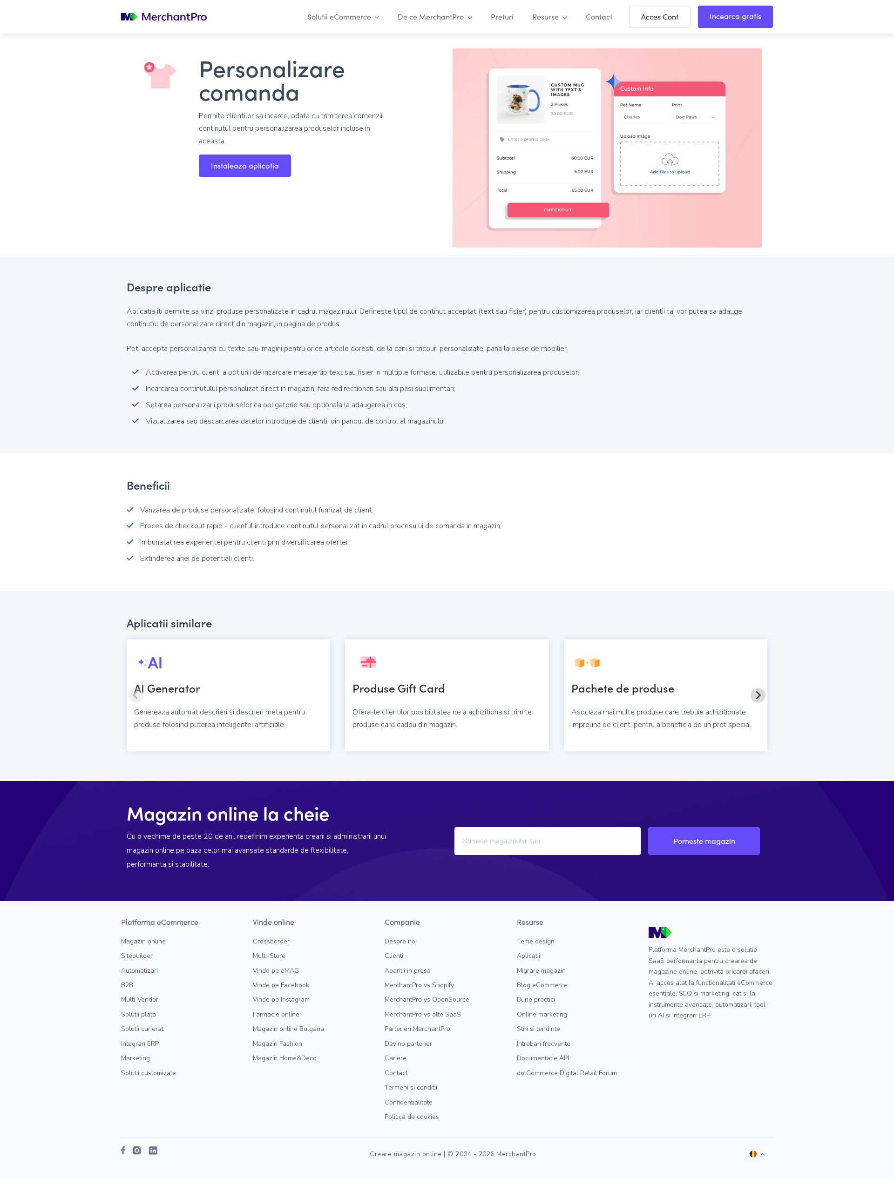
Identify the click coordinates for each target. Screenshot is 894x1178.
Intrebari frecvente (543, 1043)
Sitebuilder (137, 955)
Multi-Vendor (139, 999)
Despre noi (401, 941)
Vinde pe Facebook (281, 985)
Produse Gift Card (398, 687)
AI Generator (167, 687)
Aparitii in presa (408, 970)
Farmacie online (276, 1014)
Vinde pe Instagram (281, 999)
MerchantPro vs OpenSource (427, 999)
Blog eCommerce (542, 985)
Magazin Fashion (277, 1043)
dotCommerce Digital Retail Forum (567, 1073)
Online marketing (542, 1014)
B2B (127, 985)
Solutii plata (138, 1014)
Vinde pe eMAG (276, 970)
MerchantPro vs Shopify (419, 985)
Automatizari (139, 970)
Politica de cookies (412, 1116)
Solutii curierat (142, 1028)
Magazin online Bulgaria (288, 1028)
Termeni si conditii (411, 1087)
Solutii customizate (148, 1073)
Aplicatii (528, 955)
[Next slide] (758, 695)
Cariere (395, 1058)
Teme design (536, 941)
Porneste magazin (704, 841)
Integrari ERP (140, 1043)
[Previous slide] (136, 695)
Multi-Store (269, 955)
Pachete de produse (622, 687)
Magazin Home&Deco (285, 1058)
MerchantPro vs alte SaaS (423, 1014)
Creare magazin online (406, 1154)
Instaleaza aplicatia (245, 165)
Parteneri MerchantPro (417, 1028)
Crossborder (271, 941)
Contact (396, 1073)
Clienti (394, 955)
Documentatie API (543, 1058)
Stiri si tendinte (538, 1028)
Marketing (135, 1058)
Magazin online (143, 941)
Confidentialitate (409, 1102)
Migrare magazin (541, 970)
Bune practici (536, 999)
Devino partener (408, 1043)
